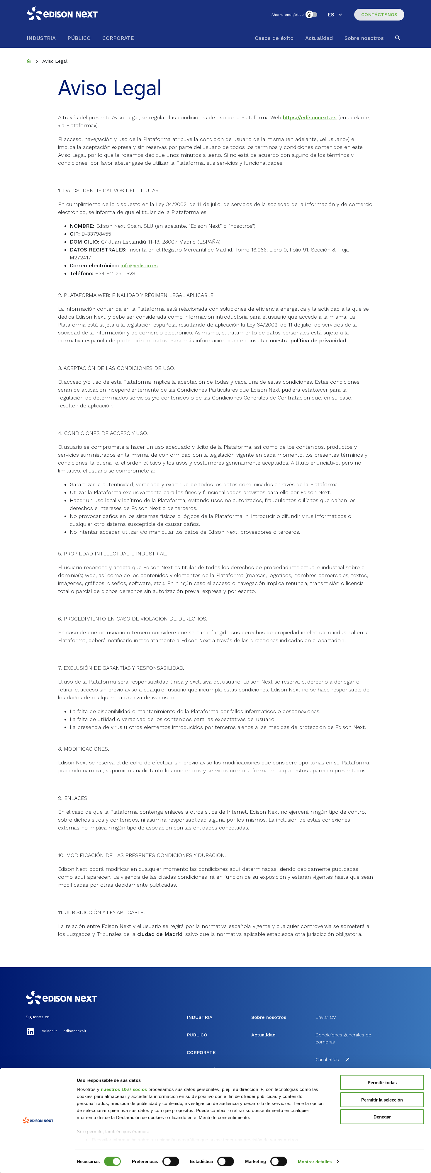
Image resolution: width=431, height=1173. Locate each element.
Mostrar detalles (315, 1161)
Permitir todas (382, 1082)
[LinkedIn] (30, 1035)
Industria (41, 38)
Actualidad (319, 38)
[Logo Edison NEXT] (63, 14)
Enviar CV (325, 1017)
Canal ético (327, 1059)
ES (331, 14)
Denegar (382, 1116)
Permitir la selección (382, 1099)
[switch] (170, 1161)
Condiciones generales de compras (343, 1038)
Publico (197, 1035)
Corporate (118, 38)
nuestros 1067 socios (124, 1089)
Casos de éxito (274, 38)
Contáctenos (379, 14)
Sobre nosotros (364, 38)
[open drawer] (398, 38)
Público (79, 38)
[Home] (29, 61)
